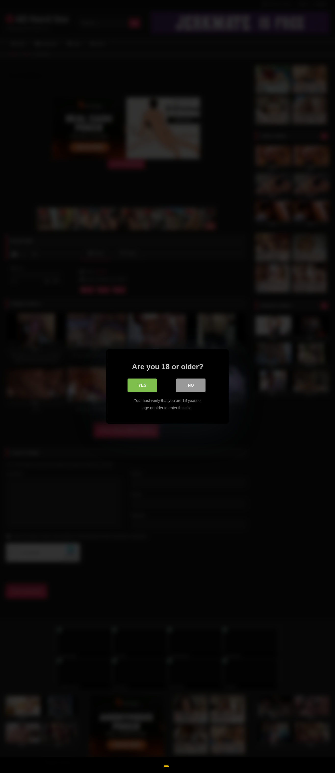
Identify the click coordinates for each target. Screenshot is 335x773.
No (191, 385)
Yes (142, 385)
